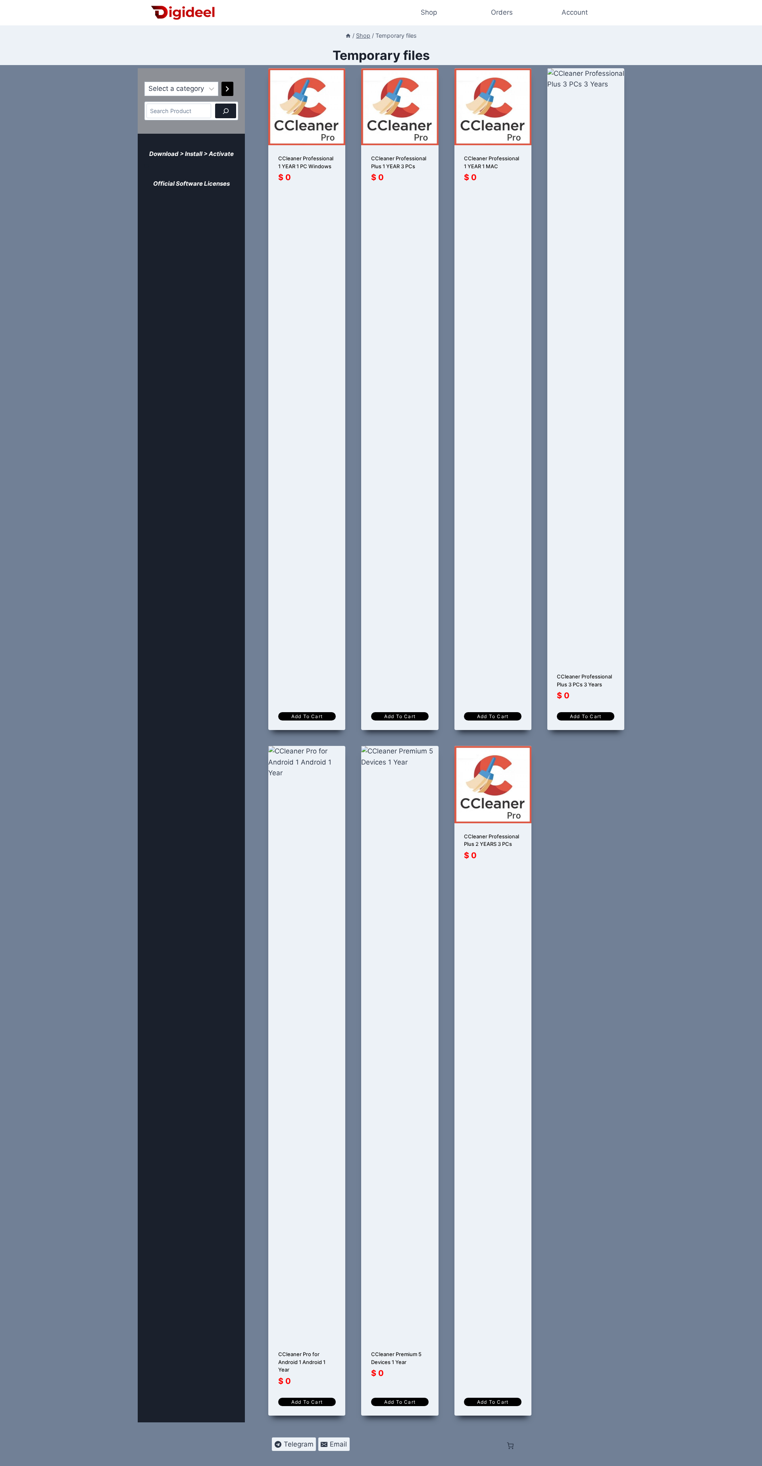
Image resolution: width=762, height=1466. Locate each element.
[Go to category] (227, 89)
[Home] (348, 35)
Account (575, 12)
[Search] (225, 111)
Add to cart (307, 716)
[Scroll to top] (750, 1454)
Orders (502, 12)
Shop (429, 12)
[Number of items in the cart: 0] (146, 166)
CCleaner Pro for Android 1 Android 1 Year (301, 1362)
